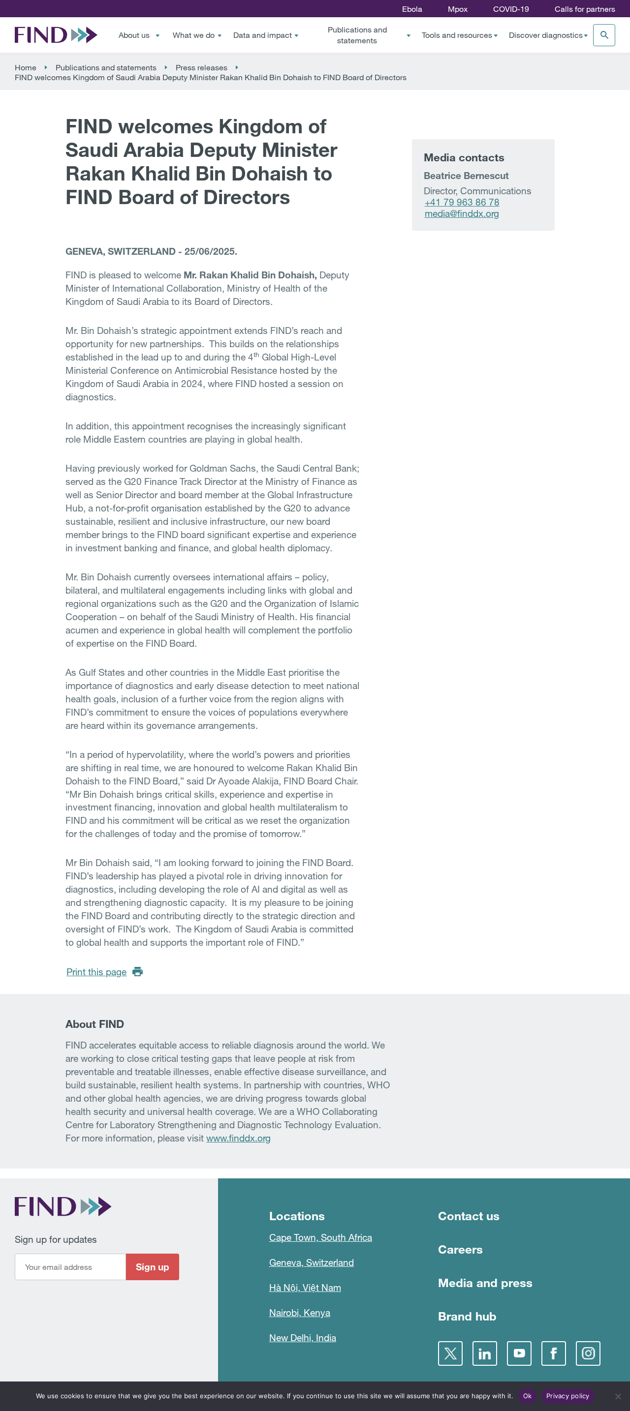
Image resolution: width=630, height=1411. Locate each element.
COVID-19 (511, 9)
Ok (527, 1396)
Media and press (485, 1282)
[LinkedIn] (484, 1353)
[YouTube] (519, 1353)
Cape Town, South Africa (320, 1237)
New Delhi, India (302, 1337)
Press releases (201, 67)
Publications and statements (357, 35)
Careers (460, 1249)
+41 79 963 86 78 (462, 202)
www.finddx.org (238, 1137)
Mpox (458, 9)
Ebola (412, 9)
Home (25, 67)
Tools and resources (457, 35)
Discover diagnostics (546, 35)
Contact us (469, 1215)
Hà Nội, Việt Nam (305, 1287)
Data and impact (262, 35)
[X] (450, 1353)
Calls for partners (585, 9)
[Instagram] (588, 1353)
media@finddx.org (462, 213)
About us (134, 35)
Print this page (96, 971)
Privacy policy (568, 1396)
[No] (618, 1396)
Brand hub (467, 1316)
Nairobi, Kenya (299, 1312)
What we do (194, 35)
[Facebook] (553, 1353)
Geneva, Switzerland (311, 1262)
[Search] (604, 35)
